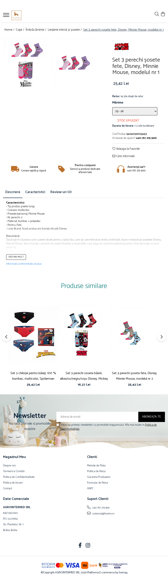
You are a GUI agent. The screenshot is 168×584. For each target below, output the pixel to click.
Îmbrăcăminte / (36, 30)
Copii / (20, 30)
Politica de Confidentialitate (19, 477)
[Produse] (6, 16)
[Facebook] (80, 546)
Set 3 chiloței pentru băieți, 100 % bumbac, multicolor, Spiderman (33, 375)
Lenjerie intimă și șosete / (65, 30)
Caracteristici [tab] (35, 192)
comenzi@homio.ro (103, 513)
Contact (7, 489)
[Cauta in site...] (157, 14)
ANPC (90, 489)
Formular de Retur (97, 483)
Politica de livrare (13, 483)
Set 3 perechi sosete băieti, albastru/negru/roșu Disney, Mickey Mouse (84, 375)
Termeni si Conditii (14, 471)
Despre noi (9, 466)
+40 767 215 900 (101, 507)
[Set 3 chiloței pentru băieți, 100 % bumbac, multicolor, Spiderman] (33, 334)
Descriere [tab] (12, 192)
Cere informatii (125, 156)
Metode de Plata (96, 466)
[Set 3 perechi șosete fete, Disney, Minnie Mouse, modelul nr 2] (134, 334)
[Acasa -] (27, 15)
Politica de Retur (96, 471)
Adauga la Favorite (127, 149)
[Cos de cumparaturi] (163, 14)
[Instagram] (88, 546)
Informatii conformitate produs (24, 264)
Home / (9, 30)
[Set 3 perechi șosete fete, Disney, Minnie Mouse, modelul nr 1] (27, 66)
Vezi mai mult (16, 257)
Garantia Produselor (99, 477)
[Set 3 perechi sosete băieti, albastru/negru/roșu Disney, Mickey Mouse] (84, 334)
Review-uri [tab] (61, 192)
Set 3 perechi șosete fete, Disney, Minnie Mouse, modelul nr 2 (134, 375)
